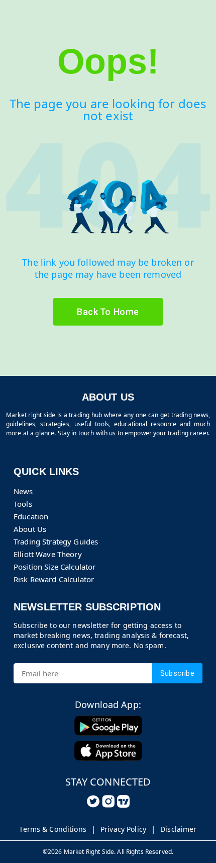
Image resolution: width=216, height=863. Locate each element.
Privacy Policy (123, 829)
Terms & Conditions (52, 829)
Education (31, 516)
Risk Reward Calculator (54, 579)
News (23, 491)
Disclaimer (178, 829)
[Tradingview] (123, 801)
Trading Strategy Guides (56, 541)
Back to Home (108, 311)
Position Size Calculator (54, 567)
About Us (30, 529)
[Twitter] (93, 801)
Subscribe (177, 673)
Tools (23, 504)
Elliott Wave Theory (48, 554)
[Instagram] (108, 801)
